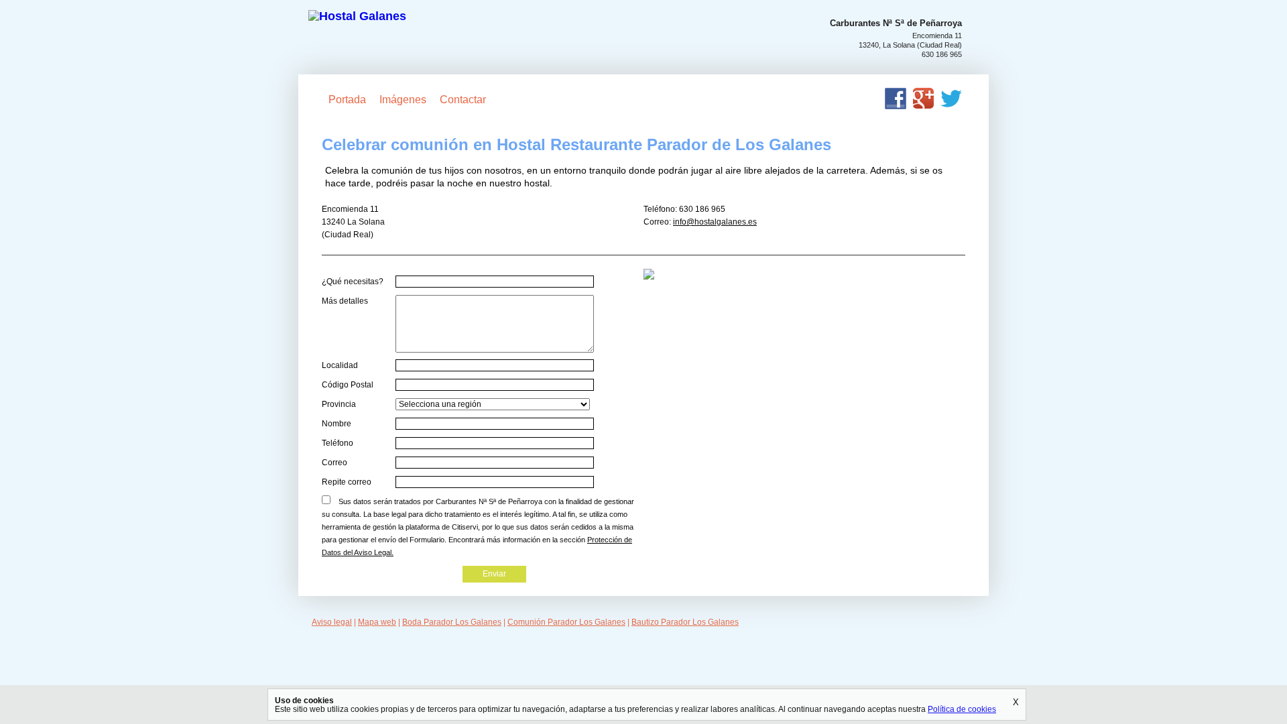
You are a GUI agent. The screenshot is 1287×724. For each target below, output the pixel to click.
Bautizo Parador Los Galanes (685, 622)
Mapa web (377, 622)
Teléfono (337, 443)
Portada (347, 99)
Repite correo (346, 482)
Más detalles (345, 301)
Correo (334, 462)
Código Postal (347, 384)
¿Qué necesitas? (352, 281)
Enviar (494, 574)
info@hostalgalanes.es (715, 222)
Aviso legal (332, 622)
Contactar (463, 99)
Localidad (340, 365)
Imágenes (402, 99)
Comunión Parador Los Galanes (566, 622)
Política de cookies (962, 709)
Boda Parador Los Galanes (451, 622)
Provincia (339, 404)
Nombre (336, 423)
